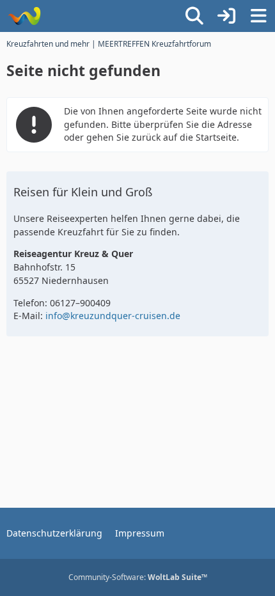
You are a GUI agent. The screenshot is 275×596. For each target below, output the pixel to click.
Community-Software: (137, 577)
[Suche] (194, 16)
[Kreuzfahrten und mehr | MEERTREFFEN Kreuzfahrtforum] (24, 16)
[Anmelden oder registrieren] (226, 16)
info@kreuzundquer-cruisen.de (112, 316)
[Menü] (258, 16)
